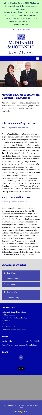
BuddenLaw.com (21, 25)
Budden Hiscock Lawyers (26, 15)
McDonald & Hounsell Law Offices (22, 406)
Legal (21, 407)
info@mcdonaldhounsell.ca (16, 330)
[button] (21, 58)
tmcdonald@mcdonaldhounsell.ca (15, 128)
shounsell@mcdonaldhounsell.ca (14, 202)
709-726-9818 (23, 30)
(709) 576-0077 (25, 21)
